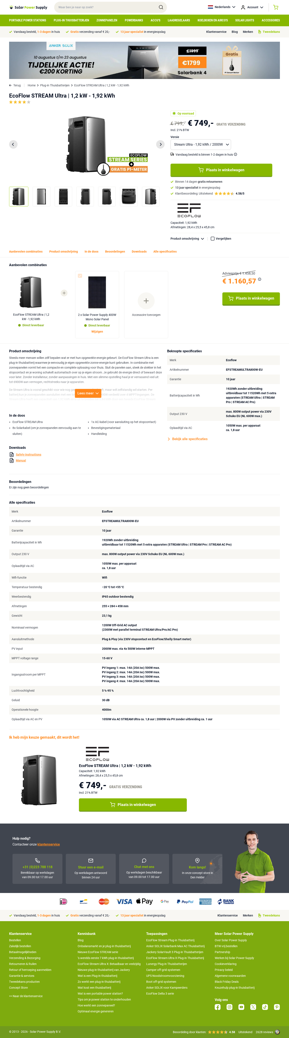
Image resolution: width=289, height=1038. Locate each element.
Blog (235, 31)
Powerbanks (134, 20)
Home (32, 85)
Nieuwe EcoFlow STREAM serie (98, 952)
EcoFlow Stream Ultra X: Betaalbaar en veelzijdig (109, 964)
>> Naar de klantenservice (26, 996)
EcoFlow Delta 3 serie (160, 993)
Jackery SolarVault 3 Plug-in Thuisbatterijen (174, 952)
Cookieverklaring (226, 964)
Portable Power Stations (27, 20)
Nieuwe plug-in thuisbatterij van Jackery (104, 970)
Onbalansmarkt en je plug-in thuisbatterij (104, 946)
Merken (248, 31)
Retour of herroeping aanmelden (30, 970)
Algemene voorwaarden (230, 975)
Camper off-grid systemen (163, 970)
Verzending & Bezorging (24, 958)
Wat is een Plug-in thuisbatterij (97, 975)
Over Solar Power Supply (231, 940)
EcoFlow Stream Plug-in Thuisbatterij (170, 940)
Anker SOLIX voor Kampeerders (166, 987)
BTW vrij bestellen (226, 946)
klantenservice (48, 844)
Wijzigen (97, 331)
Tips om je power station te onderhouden (104, 999)
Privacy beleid (224, 970)
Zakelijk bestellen (20, 946)
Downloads (139, 251)
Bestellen (15, 940)
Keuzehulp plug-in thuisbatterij (235, 987)
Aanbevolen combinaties (26, 251)
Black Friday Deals (227, 981)
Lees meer (85, 393)
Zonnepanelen (106, 20)
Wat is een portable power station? (100, 993)
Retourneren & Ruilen (23, 964)
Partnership (222, 952)
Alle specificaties (165, 251)
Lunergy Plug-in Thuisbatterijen (166, 964)
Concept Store (18, 987)
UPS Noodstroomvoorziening (165, 975)
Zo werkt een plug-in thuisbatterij (99, 981)
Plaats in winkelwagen (225, 170)
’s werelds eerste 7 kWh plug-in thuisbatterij (106, 958)
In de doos (91, 251)
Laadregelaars (179, 20)
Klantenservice (216, 31)
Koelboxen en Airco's (213, 20)
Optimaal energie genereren (96, 1011)
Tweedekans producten (24, 981)
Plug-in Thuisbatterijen (71, 20)
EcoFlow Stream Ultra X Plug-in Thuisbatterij (175, 958)
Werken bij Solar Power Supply (234, 958)
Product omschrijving (185, 238)
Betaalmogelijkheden (22, 952)
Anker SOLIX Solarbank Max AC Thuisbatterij (175, 946)
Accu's (155, 20)
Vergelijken (223, 238)
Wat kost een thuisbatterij (94, 987)
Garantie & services (21, 975)
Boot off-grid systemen (161, 981)
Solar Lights (244, 20)
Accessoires (271, 20)
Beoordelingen (115, 251)
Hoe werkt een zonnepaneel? (96, 1005)
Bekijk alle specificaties (190, 439)
